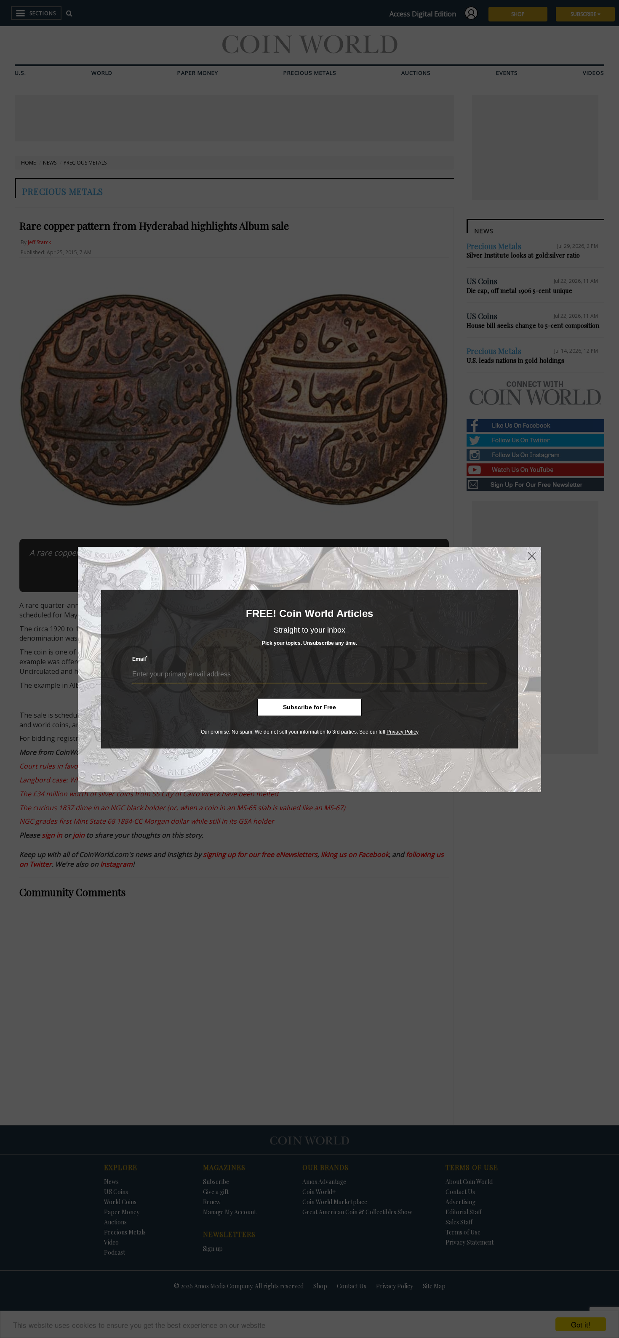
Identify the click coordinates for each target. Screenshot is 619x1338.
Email (139, 659)
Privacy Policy (403, 732)
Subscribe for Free (309, 707)
